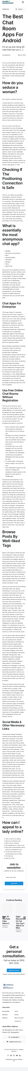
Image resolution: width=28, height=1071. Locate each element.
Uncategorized (6, 55)
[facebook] (8, 1055)
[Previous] (3, 917)
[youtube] (17, 1055)
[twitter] (11, 1055)
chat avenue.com (14, 365)
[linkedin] (20, 1055)
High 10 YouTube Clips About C (6, 919)
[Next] (24, 917)
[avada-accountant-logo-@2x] (8, 1)
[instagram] (14, 1055)
